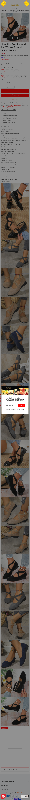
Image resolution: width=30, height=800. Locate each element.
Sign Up (21, 405)
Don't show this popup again (16, 409)
